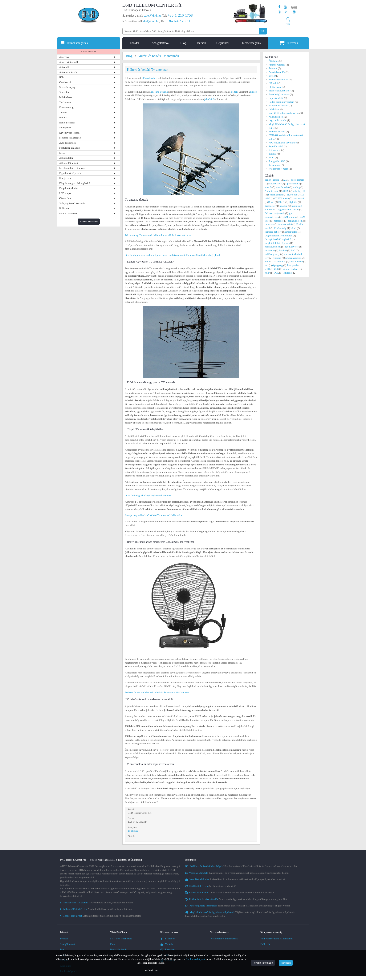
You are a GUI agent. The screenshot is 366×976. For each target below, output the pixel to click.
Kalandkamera (276, 116)
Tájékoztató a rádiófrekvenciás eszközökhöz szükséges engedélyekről (239, 905)
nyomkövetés (292, 246)
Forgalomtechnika (68, 188)
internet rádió (285, 224)
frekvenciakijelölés (275, 213)
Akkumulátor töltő (69, 163)
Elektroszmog (66, 107)
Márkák (201, 43)
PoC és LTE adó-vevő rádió (283, 142)
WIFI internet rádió (278, 168)
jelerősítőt (209, 99)
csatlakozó (298, 198)
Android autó (272, 191)
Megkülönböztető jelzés (71, 168)
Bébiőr (62, 117)
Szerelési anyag (67, 87)
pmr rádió (270, 250)
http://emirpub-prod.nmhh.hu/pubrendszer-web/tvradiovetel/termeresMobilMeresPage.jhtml (172, 255)
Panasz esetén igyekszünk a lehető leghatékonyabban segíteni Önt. (238, 899)
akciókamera (297, 179)
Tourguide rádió (277, 161)
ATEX (285, 191)
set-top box (280, 261)
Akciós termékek (88, 51)
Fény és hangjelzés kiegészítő (74, 183)
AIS (285, 179)
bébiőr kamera (275, 194)
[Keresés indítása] (263, 31)
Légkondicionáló (278, 120)
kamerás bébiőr (272, 231)
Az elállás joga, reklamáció (212, 886)
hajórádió (279, 220)
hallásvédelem (295, 220)
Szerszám (64, 92)
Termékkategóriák (77, 43)
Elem (62, 152)
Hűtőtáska (274, 109)
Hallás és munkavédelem (281, 101)
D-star (271, 202)
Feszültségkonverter (279, 94)
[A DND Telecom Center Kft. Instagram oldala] (279, 12)
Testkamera (65, 102)
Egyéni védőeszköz (69, 132)
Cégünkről (222, 43)
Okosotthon (65, 198)
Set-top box (65, 127)
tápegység (277, 265)
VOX (276, 272)
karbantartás (290, 231)
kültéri (253, 91)
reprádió (277, 257)
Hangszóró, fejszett (278, 105)
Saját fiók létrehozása (121, 938)
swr (266, 265)
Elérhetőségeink (251, 43)
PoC (293, 250)
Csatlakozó (65, 82)
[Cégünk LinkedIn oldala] (294, 12)
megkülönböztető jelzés (277, 243)
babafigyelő (299, 191)
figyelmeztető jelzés (288, 209)
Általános (274, 60)
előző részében (149, 78)
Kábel (62, 77)
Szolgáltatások (160, 43)
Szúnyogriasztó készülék (72, 203)
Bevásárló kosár (118, 949)
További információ (263, 963)
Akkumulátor (66, 157)
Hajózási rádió (276, 98)
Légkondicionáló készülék (278, 235)
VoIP (267, 272)
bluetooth (292, 194)
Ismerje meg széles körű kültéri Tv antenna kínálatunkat (154, 515)
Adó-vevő (64, 56)
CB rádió (273, 83)
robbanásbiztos (293, 257)
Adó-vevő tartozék (69, 62)
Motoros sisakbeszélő (70, 137)
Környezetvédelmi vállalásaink (276, 938)
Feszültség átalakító (69, 147)
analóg (296, 187)
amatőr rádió (282, 187)
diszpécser (270, 205)
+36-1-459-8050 (178, 21)
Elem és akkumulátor (279, 90)
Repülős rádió (276, 146)
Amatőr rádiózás (277, 64)
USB (276, 268)
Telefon (63, 112)
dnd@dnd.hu (151, 21)
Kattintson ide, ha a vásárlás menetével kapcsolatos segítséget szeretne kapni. (239, 872)
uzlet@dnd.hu (152, 15)
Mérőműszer (65, 97)
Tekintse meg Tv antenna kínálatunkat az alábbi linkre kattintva (158, 235)
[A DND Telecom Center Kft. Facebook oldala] (279, 7)
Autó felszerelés (67, 142)
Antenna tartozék (68, 72)
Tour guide (292, 265)
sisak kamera (296, 261)
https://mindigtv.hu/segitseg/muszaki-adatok (148, 495)
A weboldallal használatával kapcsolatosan (96, 909)
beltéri (234, 91)
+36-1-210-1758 (180, 15)
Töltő (271, 157)
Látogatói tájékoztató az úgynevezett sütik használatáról (100, 915)
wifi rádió (288, 272)
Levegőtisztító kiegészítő (278, 239)
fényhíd (283, 205)
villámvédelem (290, 268)
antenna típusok (159, 91)
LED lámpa (65, 193)
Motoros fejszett (277, 131)
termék (292, 43)
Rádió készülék (67, 122)
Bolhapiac (64, 208)
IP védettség (280, 228)
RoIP (267, 261)
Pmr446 (283, 250)
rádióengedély (272, 254)
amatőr (268, 187)
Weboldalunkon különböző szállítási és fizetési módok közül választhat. (244, 866)
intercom (269, 224)
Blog (183, 43)
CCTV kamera (281, 198)
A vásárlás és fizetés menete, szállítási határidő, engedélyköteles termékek (237, 879)
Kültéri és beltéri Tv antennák (147, 69)
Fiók (112, 944)
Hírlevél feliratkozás (89, 221)
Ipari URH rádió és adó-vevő (283, 112)
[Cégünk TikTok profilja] (285, 12)
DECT (281, 202)
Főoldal (134, 43)
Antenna (273, 68)
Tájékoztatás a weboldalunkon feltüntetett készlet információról (232, 892)
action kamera (272, 179)
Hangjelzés (65, 178)
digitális (293, 202)
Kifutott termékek (68, 213)
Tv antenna (133, 831)
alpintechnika (292, 183)
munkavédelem (273, 246)
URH (267, 268)
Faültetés (265, 944)
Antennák (64, 67)
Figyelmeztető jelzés (70, 173)
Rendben (286, 963)
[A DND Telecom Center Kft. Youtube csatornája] (285, 7)
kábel (293, 228)
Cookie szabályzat (195, 959)
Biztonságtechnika (278, 79)
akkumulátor (274, 183)
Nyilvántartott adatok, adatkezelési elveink (96, 902)
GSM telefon (289, 216)
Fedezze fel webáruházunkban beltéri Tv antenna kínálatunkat (157, 692)
